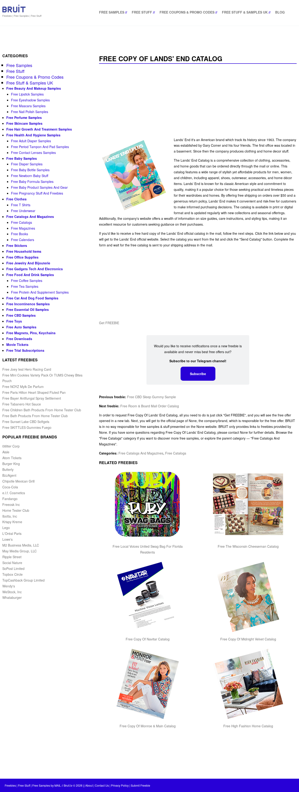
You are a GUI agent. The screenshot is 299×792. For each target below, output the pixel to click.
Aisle (5, 452)
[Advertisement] (198, 101)
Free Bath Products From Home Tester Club (35, 415)
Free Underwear (23, 210)
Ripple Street (11, 556)
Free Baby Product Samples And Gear (39, 187)
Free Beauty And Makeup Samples (33, 88)
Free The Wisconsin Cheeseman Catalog (248, 546)
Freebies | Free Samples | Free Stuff (21, 16)
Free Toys (14, 321)
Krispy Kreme (12, 521)
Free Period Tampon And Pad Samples (40, 146)
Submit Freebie (140, 785)
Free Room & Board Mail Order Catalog (149, 406)
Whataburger (12, 597)
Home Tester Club (15, 510)
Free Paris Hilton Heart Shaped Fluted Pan (34, 392)
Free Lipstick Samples (27, 94)
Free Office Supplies (22, 257)
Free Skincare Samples (24, 123)
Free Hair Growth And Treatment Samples (39, 129)
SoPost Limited (13, 568)
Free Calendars (22, 239)
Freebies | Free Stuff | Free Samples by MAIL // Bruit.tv (38, 785)
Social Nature (12, 562)
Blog (280, 12)
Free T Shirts (20, 204)
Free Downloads (19, 338)
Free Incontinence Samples (28, 304)
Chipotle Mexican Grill (18, 481)
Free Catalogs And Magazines (140, 453)
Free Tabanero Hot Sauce (21, 404)
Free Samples (111, 12)
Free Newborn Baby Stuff (29, 175)
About (89, 785)
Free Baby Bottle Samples (30, 169)
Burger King (11, 463)
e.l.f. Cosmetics (13, 492)
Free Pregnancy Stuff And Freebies (37, 193)
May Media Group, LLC (19, 551)
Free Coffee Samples (26, 280)
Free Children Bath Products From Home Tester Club (41, 410)
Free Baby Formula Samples (32, 181)
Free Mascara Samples (28, 105)
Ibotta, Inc (9, 516)
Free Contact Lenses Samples (33, 152)
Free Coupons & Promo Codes (187, 12)
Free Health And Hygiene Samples (33, 135)
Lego (6, 527)
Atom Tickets (11, 457)
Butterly (8, 469)
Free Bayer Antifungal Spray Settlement (31, 398)
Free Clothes (16, 199)
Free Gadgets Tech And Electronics (34, 268)
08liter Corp (11, 446)
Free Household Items (23, 251)
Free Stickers (16, 245)
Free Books (19, 233)
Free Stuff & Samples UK (245, 12)
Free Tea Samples (24, 286)
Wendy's (8, 586)
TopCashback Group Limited (23, 580)
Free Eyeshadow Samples (30, 100)
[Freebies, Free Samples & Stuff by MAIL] (14, 11)
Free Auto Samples (21, 327)
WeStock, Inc (12, 592)
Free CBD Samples (21, 315)
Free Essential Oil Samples (27, 309)
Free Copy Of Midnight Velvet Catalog (248, 639)
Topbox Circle (12, 574)
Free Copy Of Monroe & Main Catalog (148, 726)
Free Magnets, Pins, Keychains (31, 332)
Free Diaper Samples (27, 164)
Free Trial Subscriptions (25, 350)
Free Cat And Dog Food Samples (32, 298)
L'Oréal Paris (11, 533)
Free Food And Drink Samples (30, 274)
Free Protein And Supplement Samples (40, 292)
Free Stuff (142, 12)
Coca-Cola (10, 487)
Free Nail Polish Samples (29, 111)
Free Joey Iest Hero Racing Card (26, 369)
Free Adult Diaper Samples (31, 141)
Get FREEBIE (109, 322)
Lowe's (7, 539)
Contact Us (102, 785)
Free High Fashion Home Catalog (248, 726)
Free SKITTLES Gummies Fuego (26, 427)
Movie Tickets (17, 344)
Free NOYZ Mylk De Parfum (23, 386)
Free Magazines (23, 228)
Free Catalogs (175, 453)
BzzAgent (9, 475)
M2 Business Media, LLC (20, 545)
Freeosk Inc (11, 504)
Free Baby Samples (21, 158)
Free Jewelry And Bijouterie (28, 263)
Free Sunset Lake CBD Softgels (25, 421)
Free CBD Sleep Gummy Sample (151, 396)
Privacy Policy (120, 785)
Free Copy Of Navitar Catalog (148, 639)
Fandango (10, 498)
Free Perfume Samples (24, 117)
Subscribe (198, 373)
